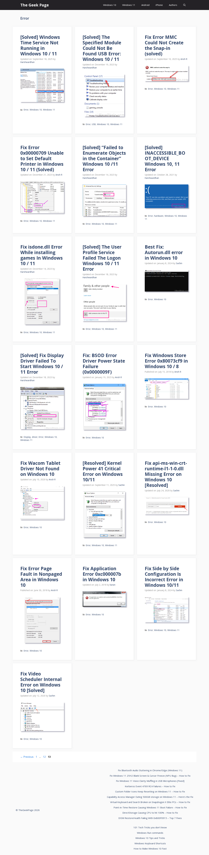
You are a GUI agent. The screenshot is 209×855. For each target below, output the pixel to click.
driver (34, 436)
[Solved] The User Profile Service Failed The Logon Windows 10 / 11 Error (102, 258)
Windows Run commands (150, 832)
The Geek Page (34, 5)
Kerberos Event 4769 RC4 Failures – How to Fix (150, 786)
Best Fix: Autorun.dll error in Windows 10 (164, 252)
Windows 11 (128, 4)
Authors (173, 4)
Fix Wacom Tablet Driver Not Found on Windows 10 (40, 468)
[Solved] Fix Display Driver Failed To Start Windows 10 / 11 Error (42, 363)
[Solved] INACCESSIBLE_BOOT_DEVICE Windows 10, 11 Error (165, 158)
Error (26, 109)
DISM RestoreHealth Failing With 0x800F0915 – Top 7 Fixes (150, 818)
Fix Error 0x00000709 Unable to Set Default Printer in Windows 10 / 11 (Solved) (42, 158)
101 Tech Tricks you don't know (150, 827)
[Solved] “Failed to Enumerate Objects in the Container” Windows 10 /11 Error (104, 158)
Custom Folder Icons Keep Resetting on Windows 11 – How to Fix (150, 791)
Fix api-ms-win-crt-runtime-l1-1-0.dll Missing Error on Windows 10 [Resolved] (166, 474)
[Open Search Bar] (184, 5)
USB (94, 124)
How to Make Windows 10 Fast (150, 848)
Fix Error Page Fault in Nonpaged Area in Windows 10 (41, 576)
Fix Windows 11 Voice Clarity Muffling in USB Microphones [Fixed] (150, 780)
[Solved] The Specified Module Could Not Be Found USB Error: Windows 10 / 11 (102, 48)
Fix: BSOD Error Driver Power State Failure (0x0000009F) (104, 363)
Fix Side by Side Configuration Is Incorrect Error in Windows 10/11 (164, 576)
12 (45, 756)
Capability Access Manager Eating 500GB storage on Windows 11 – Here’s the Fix (150, 796)
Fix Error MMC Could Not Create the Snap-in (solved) (164, 45)
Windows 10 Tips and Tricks (150, 838)
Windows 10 (109, 4)
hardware (158, 215)
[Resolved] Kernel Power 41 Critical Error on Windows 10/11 (103, 471)
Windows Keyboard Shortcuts (150, 843)
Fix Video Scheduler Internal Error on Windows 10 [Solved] (41, 682)
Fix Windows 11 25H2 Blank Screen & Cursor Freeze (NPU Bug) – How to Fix (150, 775)
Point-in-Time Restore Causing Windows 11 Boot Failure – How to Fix (150, 807)
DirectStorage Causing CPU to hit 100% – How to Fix (150, 812)
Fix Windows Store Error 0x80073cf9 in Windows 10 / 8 (166, 360)
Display (27, 436)
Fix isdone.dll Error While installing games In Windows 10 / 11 (41, 255)
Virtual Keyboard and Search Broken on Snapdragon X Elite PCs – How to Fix (150, 802)
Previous (27, 756)
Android (145, 4)
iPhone (159, 4)
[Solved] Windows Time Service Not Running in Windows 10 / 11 (40, 45)
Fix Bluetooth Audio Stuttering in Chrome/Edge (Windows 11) (150, 770)
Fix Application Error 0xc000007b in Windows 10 (102, 574)
